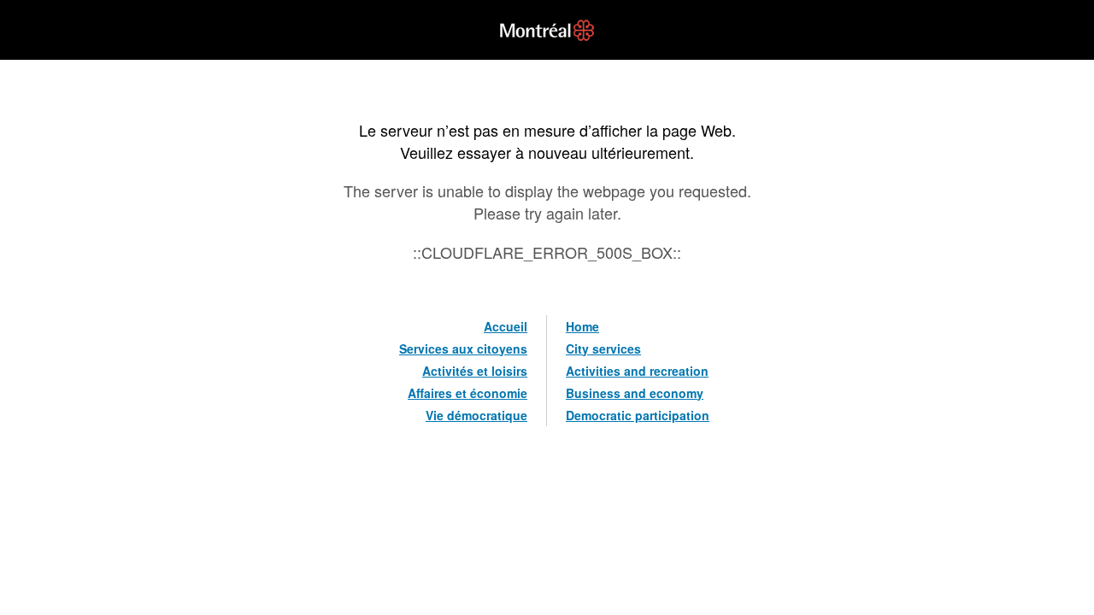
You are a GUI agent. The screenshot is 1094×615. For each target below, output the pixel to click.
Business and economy (634, 392)
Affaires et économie (467, 392)
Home (582, 326)
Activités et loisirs (474, 370)
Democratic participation (637, 415)
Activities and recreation (637, 370)
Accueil (505, 326)
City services (603, 348)
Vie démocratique (476, 415)
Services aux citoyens (463, 348)
